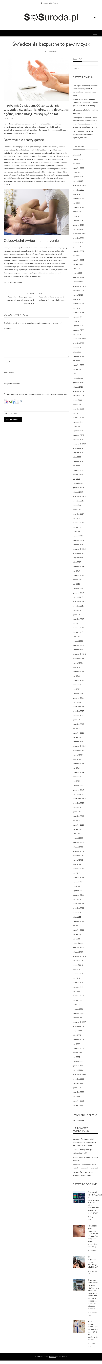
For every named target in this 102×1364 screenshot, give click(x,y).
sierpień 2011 (78, 912)
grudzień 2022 (78, 330)
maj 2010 (76, 978)
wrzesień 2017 (78, 606)
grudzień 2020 (78, 435)
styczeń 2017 (78, 641)
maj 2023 (76, 308)
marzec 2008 (77, 1000)
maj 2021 (76, 413)
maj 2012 (76, 873)
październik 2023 (79, 286)
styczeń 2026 (78, 177)
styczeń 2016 (78, 693)
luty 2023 (76, 321)
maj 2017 (76, 623)
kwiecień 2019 (78, 523)
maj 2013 (76, 820)
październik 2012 (79, 851)
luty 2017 (76, 637)
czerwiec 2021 (78, 409)
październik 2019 (79, 496)
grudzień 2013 (78, 790)
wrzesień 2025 (78, 190)
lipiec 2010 (77, 969)
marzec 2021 (77, 422)
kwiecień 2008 (78, 996)
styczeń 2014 (78, 785)
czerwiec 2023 (78, 304)
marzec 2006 (77, 1105)
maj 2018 (76, 571)
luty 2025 (76, 216)
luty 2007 (76, 1057)
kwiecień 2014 (78, 772)
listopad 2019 (78, 492)
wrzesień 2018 (78, 553)
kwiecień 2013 (78, 825)
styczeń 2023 (78, 325)
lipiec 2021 (77, 404)
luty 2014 (76, 781)
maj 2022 (76, 361)
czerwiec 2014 (78, 763)
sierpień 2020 (78, 453)
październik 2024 (79, 233)
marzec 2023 (77, 317)
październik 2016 (79, 654)
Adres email (9, 373)
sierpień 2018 (78, 558)
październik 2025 (79, 185)
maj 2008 (76, 991)
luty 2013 (76, 834)
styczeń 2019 (78, 536)
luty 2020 (76, 479)
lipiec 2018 (77, 562)
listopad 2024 (78, 229)
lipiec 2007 (77, 1035)
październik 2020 (79, 444)
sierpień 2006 (78, 1083)
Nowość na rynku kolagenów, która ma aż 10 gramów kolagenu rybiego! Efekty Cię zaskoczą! (85, 102)
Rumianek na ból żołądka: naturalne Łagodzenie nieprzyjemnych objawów (84, 1142)
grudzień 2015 (78, 698)
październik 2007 (79, 1022)
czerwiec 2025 (78, 199)
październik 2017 (79, 601)
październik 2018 (79, 549)
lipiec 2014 (77, 759)
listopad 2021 (78, 387)
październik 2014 (79, 746)
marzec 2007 (77, 1052)
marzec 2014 (77, 777)
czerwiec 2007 (78, 1039)
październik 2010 (79, 956)
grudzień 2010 (78, 947)
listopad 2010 (78, 952)
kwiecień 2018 (78, 575)
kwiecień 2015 (78, 733)
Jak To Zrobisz (78, 1121)
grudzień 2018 (78, 540)
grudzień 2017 (78, 593)
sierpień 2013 (78, 807)
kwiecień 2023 (78, 312)
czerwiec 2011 (78, 921)
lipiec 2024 (77, 247)
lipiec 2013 (77, 812)
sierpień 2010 (78, 965)
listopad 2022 (78, 334)
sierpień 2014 (78, 755)
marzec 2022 (77, 369)
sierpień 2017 (78, 610)
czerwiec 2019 (78, 514)
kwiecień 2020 (78, 470)
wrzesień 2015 (78, 711)
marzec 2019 (77, 527)
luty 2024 (76, 269)
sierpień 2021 (78, 400)
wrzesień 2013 (78, 803)
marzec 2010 (77, 987)
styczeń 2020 (78, 483)
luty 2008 (76, 1004)
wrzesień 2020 (78, 448)
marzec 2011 (77, 934)
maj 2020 (76, 466)
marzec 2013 (77, 829)
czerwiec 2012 (78, 869)
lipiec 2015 (77, 720)
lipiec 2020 (77, 457)
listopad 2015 (78, 702)
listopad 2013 (78, 794)
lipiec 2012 (77, 864)
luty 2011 (76, 939)
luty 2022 (76, 374)
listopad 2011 (78, 899)
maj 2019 (76, 518)
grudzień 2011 (78, 895)
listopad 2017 (78, 597)
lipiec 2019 (77, 509)
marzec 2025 (77, 212)
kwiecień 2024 (78, 260)
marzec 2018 (77, 580)
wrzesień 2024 (78, 238)
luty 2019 (76, 531)
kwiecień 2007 (78, 1048)
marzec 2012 (77, 882)
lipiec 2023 (77, 299)
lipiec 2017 (77, 615)
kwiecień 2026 (78, 168)
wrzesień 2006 (78, 1079)
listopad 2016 (78, 650)
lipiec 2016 (77, 667)
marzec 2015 (77, 737)
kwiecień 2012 (78, 877)
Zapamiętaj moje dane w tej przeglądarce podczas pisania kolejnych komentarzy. (36, 394)
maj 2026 (76, 163)
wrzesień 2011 (78, 908)
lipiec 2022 (77, 352)
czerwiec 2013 (78, 816)
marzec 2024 (77, 264)
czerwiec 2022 (78, 356)
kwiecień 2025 (78, 207)
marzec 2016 (77, 685)
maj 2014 (76, 768)
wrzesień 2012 (78, 855)
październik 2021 (79, 391)
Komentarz (9, 328)
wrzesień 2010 (78, 961)
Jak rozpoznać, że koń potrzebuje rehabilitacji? (93, 1262)
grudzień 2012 (78, 842)
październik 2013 (79, 799)
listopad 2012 (78, 847)
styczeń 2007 (78, 1061)
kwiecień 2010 (78, 982)
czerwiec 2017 (78, 619)
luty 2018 (76, 584)
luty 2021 (76, 426)
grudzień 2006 (78, 1066)
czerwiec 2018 (78, 566)
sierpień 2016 (78, 663)
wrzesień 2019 (78, 501)
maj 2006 (76, 1096)
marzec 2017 (77, 632)
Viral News (52, 1357)
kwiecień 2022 (78, 365)
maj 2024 (76, 255)
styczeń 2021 (78, 431)
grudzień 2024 (78, 225)
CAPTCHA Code (10, 413)
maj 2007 (76, 1044)
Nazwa (7, 362)
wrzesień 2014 (78, 750)
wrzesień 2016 (78, 658)
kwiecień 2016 (78, 680)
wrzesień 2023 (78, 291)
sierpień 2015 (78, 715)
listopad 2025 (78, 181)
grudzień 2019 (78, 488)
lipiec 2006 (77, 1088)
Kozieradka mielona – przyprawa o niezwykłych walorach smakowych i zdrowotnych (20, 298)
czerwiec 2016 (78, 671)
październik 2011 (79, 904)
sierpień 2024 (78, 242)
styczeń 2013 (78, 838)
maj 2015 (76, 728)
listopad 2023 (78, 282)
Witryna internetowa (12, 383)
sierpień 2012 (78, 860)
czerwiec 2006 (78, 1092)
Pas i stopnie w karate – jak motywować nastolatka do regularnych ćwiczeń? (83, 134)
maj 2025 (76, 203)
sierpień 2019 (78, 505)
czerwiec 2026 (78, 159)
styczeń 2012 (78, 891)
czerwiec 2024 (78, 251)
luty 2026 (76, 172)
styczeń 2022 (78, 378)
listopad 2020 (78, 439)
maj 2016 (76, 676)
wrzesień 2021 (78, 396)
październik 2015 (79, 707)
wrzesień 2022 (78, 343)
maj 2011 (76, 926)
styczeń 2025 (78, 220)
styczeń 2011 (78, 943)
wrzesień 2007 (78, 1026)
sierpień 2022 (78, 347)
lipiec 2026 (77, 155)
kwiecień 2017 (78, 628)
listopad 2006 (78, 1070)
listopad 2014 (78, 742)
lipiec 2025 (77, 194)
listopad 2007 (78, 1017)
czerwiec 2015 (78, 724)
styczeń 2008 (78, 1009)
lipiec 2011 (77, 917)
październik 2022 (79, 339)
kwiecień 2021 (78, 417)
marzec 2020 (77, 474)
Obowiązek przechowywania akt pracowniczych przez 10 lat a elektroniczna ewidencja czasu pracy (95, 1202)
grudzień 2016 (78, 645)
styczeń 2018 (78, 588)
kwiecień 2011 (78, 930)
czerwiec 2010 (78, 974)
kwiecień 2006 (78, 1101)
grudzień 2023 (78, 277)
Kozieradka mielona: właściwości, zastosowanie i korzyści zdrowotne (52, 296)
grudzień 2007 (78, 1013)
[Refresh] (21, 401)
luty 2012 (76, 886)
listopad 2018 (78, 545)
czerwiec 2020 (78, 461)
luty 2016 (76, 689)
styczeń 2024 (78, 273)
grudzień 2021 (78, 382)
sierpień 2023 (78, 295)
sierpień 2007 (78, 1031)
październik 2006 (79, 1074)
